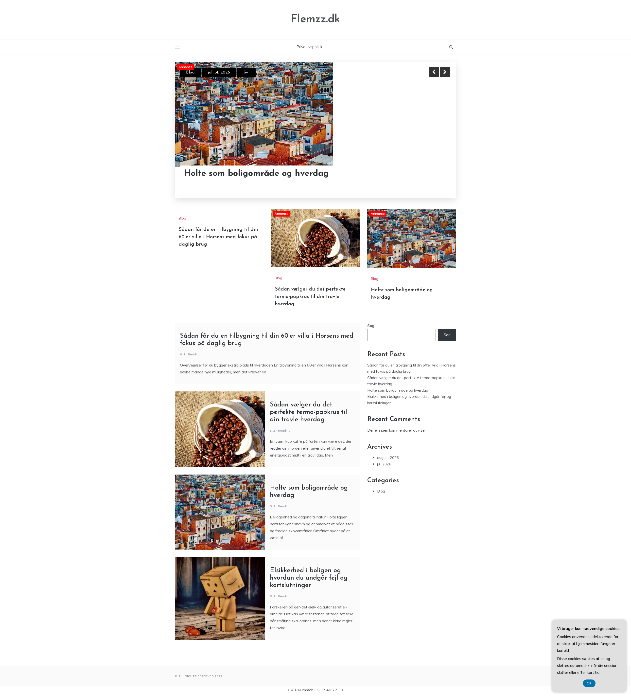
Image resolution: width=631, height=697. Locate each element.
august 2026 (388, 457)
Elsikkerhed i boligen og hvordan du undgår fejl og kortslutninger (309, 578)
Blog (190, 72)
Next (445, 72)
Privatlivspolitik (309, 46)
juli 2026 (384, 464)
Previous (434, 72)
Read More (435, 174)
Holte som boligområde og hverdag (256, 173)
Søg (370, 325)
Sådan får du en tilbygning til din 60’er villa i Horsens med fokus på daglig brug (218, 237)
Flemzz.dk (315, 19)
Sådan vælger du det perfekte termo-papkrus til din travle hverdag (310, 297)
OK (589, 683)
